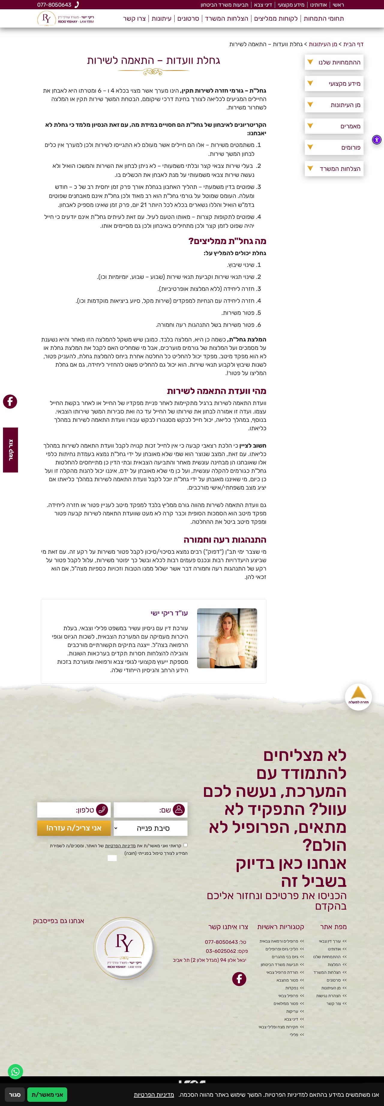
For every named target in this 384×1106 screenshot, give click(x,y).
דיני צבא (263, 5)
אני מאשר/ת (47, 1094)
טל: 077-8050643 (225, 942)
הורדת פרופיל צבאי (282, 972)
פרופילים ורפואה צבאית (279, 941)
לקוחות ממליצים (276, 18)
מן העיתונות (323, 44)
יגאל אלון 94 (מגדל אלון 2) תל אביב (209, 960)
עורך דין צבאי (330, 941)
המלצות (334, 964)
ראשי (338, 5)
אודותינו (318, 5)
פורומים (351, 147)
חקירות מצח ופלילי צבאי (278, 1027)
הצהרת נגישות (328, 996)
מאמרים (350, 126)
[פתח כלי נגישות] (377, 140)
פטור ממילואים (286, 1003)
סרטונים (188, 18)
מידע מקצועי (291, 5)
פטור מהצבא (287, 980)
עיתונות (162, 18)
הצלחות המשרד (226, 18)
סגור (15, 1094)
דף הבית (353, 44)
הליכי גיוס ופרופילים (282, 949)
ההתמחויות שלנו (340, 62)
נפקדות (291, 988)
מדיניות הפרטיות (120, 845)
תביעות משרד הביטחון (224, 5)
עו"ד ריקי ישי (169, 613)
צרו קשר (134, 18)
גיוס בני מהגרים (285, 957)
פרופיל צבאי (288, 996)
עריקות (292, 1011)
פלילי (294, 1035)
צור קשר (333, 1003)
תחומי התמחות (324, 18)
